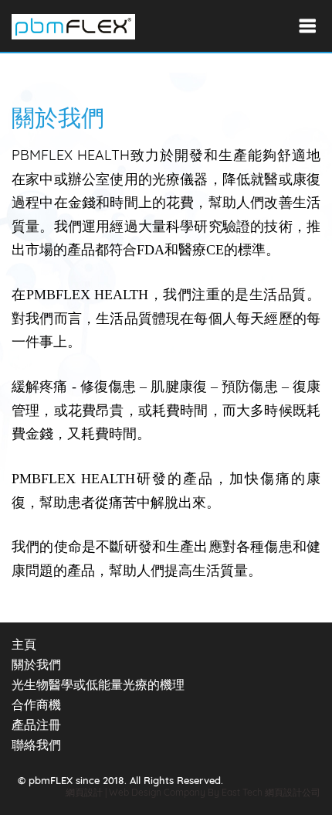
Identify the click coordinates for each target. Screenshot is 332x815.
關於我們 (36, 664)
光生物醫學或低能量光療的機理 (98, 684)
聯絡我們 (36, 744)
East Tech (242, 792)
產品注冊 (36, 724)
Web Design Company (158, 792)
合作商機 (36, 704)
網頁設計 (84, 792)
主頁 (24, 644)
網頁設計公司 (292, 792)
